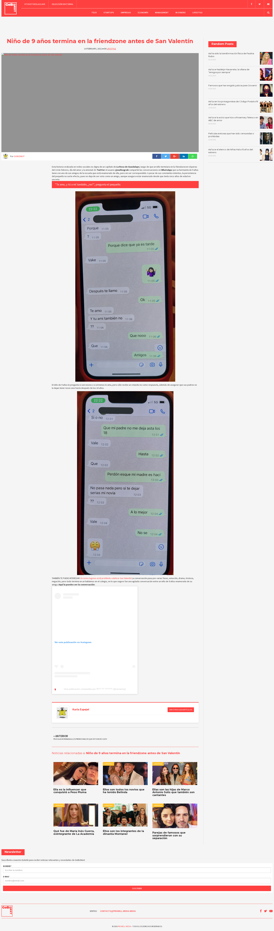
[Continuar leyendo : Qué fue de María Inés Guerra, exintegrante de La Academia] (75, 815)
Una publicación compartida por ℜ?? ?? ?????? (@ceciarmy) (95, 689)
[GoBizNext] (11, 8)
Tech (94, 12)
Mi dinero (181, 12)
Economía (143, 12)
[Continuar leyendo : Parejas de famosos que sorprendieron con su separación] (174, 816)
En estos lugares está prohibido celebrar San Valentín (106, 578)
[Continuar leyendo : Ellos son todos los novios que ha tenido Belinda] (125, 773)
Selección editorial (62, 4)
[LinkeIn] (183, 156)
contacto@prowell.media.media (118, 911)
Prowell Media (124, 926)
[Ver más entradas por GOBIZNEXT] (62, 712)
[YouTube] (268, 4)
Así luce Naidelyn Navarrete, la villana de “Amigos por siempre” (228, 72)
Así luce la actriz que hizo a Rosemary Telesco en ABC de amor (233, 120)
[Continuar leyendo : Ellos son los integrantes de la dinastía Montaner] (125, 815)
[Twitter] (259, 4)
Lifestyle (197, 12)
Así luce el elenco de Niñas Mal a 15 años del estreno (230, 152)
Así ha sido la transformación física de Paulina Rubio (231, 56)
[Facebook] (251, 4)
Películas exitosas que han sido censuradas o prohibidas (231, 136)
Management (162, 12)
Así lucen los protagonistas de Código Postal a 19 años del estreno (233, 104)
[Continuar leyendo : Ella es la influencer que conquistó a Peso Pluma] (75, 773)
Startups (109, 12)
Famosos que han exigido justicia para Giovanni (232, 87)
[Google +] (174, 156)
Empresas (126, 12)
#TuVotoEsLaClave (34, 4)
